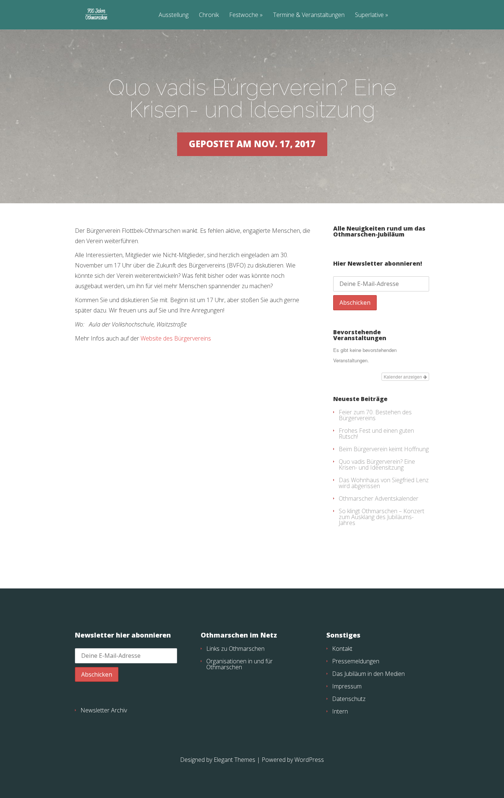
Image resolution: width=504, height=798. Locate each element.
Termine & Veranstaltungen (309, 15)
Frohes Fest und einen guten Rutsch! (376, 433)
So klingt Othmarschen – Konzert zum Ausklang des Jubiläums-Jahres (381, 517)
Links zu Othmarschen (235, 649)
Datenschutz (349, 699)
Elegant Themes (234, 760)
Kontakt (342, 649)
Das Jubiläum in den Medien (368, 674)
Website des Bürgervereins (175, 338)
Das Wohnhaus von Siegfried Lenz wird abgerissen (384, 483)
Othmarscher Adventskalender (378, 498)
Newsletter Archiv (103, 710)
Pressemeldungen (355, 661)
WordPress (309, 760)
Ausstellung (174, 15)
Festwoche (243, 15)
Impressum (347, 686)
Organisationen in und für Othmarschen (239, 664)
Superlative (369, 15)
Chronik (209, 15)
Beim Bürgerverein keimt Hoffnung (384, 449)
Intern (340, 711)
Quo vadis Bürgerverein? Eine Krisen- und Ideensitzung (377, 464)
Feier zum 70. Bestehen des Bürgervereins (375, 415)
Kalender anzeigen (403, 376)
